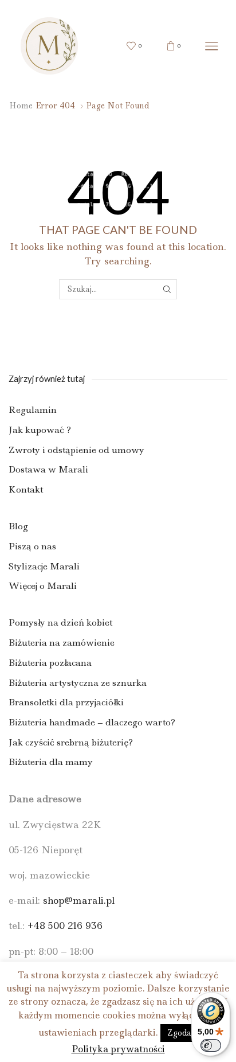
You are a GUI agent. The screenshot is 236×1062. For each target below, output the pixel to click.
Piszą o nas (32, 546)
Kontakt (26, 489)
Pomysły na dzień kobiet (60, 622)
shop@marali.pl (79, 900)
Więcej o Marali (43, 586)
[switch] (210, 1045)
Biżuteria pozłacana (50, 663)
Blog (18, 526)
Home (21, 105)
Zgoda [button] (179, 1033)
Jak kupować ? (40, 430)
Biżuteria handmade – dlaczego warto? (92, 722)
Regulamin (33, 410)
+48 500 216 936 (65, 925)
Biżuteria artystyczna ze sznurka (78, 683)
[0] (128, 45)
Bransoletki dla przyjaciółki (66, 702)
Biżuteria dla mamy (51, 762)
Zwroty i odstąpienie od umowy (76, 450)
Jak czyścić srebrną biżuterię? (71, 742)
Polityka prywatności (118, 1049)
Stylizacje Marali (44, 566)
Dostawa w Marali (48, 469)
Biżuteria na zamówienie (62, 643)
